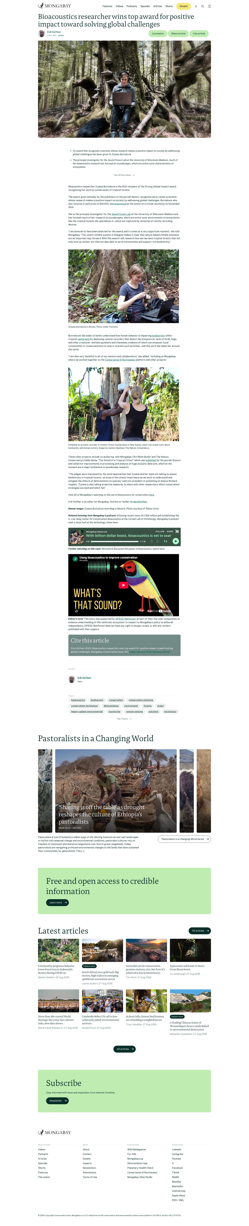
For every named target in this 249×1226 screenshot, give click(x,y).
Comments (158, 33)
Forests (148, 705)
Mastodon (177, 1186)
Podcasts (132, 6)
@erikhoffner (140, 501)
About (86, 1149)
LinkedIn (176, 1149)
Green (160, 705)
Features (107, 6)
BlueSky (176, 1181)
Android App (178, 1191)
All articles (198, 930)
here (151, 494)
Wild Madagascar (136, 1149)
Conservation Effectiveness (120, 359)
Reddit (175, 1177)
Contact (87, 1154)
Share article (178, 33)
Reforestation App (137, 1163)
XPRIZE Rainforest (125, 619)
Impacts (87, 1163)
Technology (170, 711)
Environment (131, 705)
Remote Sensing (134, 711)
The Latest (44, 1177)
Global (61, 35)
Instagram (177, 1154)
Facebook (177, 1168)
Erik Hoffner (54, 32)
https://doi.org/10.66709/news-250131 (149, 651)
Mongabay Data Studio (139, 1177)
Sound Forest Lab (121, 214)
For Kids (131, 1154)
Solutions (153, 711)
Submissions (89, 1172)
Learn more (56, 902)
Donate (183, 6)
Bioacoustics (78, 700)
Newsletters (89, 1168)
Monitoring (114, 711)
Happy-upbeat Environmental (87, 711)
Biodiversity (97, 700)
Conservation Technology (84, 705)
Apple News (178, 1195)
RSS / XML (178, 1200)
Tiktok (175, 1172)
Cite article (199, 33)
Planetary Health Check (140, 1168)
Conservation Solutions (141, 700)
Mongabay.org (135, 1158)
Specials (145, 6)
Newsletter (56, 1100)
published (151, 460)
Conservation (116, 700)
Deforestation (111, 705)
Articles (157, 6)
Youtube (176, 1158)
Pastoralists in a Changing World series (183, 839)
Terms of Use (90, 1177)
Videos (119, 6)
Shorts (169, 6)
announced (120, 203)
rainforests (84, 339)
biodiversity (158, 335)
